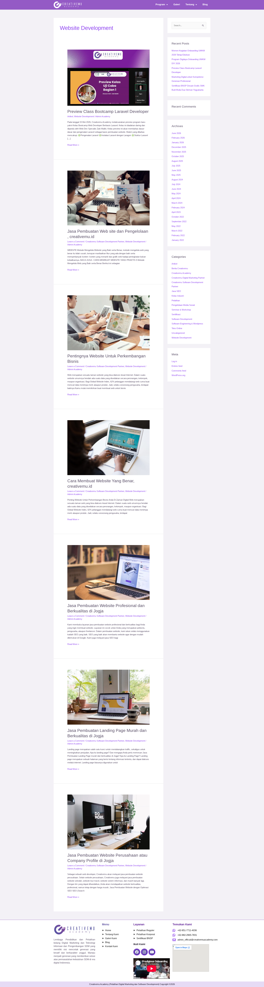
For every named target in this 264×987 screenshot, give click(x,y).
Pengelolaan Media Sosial (183, 305)
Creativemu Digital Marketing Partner (188, 278)
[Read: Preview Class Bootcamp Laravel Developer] (108, 77)
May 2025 (176, 175)
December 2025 (179, 147)
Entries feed (177, 366)
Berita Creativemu (180, 268)
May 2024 (176, 193)
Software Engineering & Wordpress (187, 323)
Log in (174, 361)
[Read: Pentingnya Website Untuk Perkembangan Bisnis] (108, 322)
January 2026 (178, 142)
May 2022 (176, 226)
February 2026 (178, 138)
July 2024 (176, 184)
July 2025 (176, 166)
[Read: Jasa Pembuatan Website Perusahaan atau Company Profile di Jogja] (108, 822)
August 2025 (177, 161)
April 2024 (176, 198)
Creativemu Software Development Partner (105, 241)
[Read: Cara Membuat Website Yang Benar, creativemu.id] (108, 447)
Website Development (84, 116)
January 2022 (178, 240)
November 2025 (179, 152)
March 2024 (177, 203)
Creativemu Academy (181, 273)
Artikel (70, 116)
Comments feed (179, 371)
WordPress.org (178, 375)
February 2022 (178, 235)
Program (160, 4)
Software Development (182, 319)
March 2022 (177, 231)
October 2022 (178, 217)
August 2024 (177, 179)
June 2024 (176, 189)
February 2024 (178, 207)
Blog (205, 4)
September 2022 (179, 221)
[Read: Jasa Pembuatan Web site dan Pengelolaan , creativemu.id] (108, 198)
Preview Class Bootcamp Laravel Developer (108, 111)
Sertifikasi (176, 314)
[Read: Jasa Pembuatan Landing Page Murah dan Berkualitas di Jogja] (108, 697)
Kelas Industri (178, 296)
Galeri (176, 4)
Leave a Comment (75, 241)
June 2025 (176, 170)
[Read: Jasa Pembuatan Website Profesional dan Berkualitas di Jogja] (108, 572)
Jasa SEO (176, 291)
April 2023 (176, 212)
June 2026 (176, 133)
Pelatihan (176, 300)
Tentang (189, 4)
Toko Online (177, 328)
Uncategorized (178, 333)
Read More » (73, 144)
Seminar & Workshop (181, 310)
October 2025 (178, 156)
